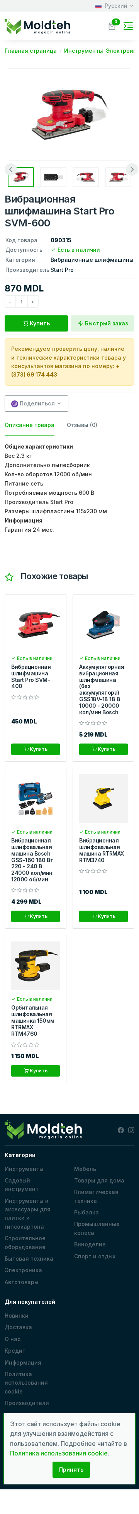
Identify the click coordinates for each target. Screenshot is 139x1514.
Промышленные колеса (97, 1228)
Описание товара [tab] (29, 425)
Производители (27, 1403)
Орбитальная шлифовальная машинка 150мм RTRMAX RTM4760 (32, 1020)
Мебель (85, 1169)
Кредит (15, 1350)
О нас (12, 1339)
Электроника (23, 1270)
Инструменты (24, 1169)
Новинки (17, 1315)
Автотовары (22, 1282)
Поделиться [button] (36, 403)
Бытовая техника (29, 1258)
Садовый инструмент (22, 1184)
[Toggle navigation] (128, 26)
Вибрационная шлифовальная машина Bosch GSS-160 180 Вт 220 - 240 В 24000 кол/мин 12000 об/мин (32, 860)
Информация (23, 1362)
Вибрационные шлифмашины (92, 259)
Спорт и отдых (94, 1256)
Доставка (18, 1327)
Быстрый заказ (105, 323)
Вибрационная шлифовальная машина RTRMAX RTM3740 (101, 850)
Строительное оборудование (25, 1242)
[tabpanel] (69, 488)
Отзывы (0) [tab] (82, 425)
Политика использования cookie (26, 1383)
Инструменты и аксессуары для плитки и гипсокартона (28, 1213)
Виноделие (90, 1244)
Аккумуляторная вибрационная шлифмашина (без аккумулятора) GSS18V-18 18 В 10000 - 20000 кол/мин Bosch (101, 689)
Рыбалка (86, 1212)
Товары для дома (99, 1180)
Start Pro (62, 269)
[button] (112, 25)
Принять (71, 1469)
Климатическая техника (96, 1196)
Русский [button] (116, 5)
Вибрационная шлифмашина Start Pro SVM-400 (31, 676)
